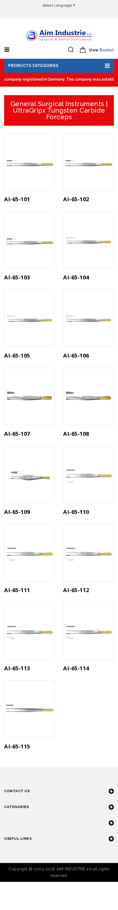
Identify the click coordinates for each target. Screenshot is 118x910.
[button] (59, 66)
